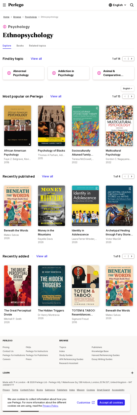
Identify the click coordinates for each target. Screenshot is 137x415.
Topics (62, 347)
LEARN (6, 372)
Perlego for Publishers (37, 355)
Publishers (97, 347)
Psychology (19, 26)
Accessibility (118, 391)
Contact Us (8, 351)
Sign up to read (17, 143)
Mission (81, 390)
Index (62, 351)
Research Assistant (68, 363)
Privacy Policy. (50, 405)
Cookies (91, 390)
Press (29, 359)
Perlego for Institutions (14, 355)
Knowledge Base (100, 351)
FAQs (28, 347)
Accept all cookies (111, 402)
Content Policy (27, 391)
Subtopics (50, 390)
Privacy (6, 390)
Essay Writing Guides (102, 359)
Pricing (6, 347)
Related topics (37, 45)
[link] (18, 134)
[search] (131, 5)
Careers (7, 359)
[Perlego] (15, 5)
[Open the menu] (4, 5)
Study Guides (66, 355)
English (126, 88)
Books (20, 45)
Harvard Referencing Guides (106, 355)
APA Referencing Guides (71, 359)
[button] (125, 58)
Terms (15, 390)
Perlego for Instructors (37, 351)
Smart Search (103, 390)
